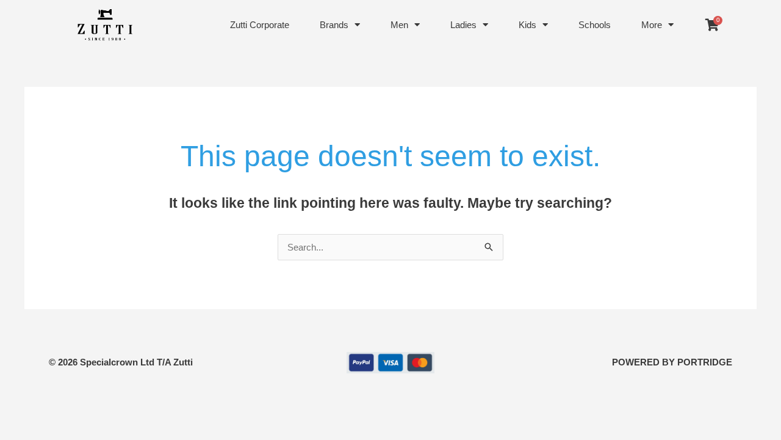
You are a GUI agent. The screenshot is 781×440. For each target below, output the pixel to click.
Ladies (463, 25)
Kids (527, 25)
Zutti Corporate (259, 25)
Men (399, 25)
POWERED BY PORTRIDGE (672, 362)
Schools (594, 25)
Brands (334, 25)
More (651, 25)
